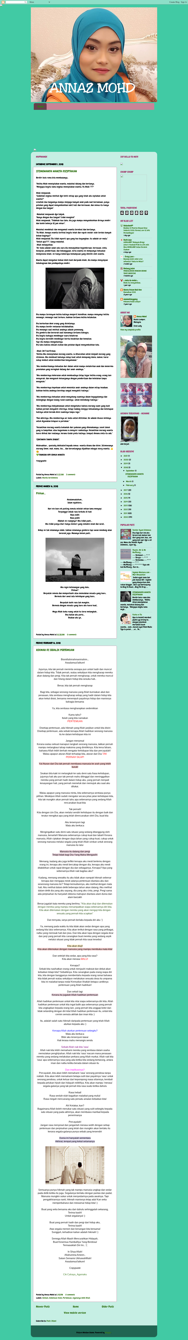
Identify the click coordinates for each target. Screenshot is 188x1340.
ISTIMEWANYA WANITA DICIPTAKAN (56, 171)
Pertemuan (67, 1298)
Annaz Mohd (142, 316)
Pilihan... (41, 493)
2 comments (70, 474)
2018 (126, 467)
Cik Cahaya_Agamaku (75, 1274)
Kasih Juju (128, 240)
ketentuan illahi (55, 1298)
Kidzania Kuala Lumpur (132, 301)
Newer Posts (43, 1306)
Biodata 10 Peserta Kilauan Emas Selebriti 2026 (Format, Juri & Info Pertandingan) (137, 230)
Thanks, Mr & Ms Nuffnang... (139, 551)
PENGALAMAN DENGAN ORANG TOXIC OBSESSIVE (135, 272)
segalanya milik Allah (81, 1298)
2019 (126, 463)
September (130, 470)
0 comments (72, 634)
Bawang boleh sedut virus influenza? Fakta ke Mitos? (133, 260)
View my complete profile (130, 330)
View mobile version (75, 1313)
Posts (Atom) (51, 1321)
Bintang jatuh (129, 268)
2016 (126, 494)
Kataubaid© (128, 225)
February (130, 485)
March (129, 481)
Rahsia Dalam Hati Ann (133, 290)
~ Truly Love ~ (129, 256)
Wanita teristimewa (50, 478)
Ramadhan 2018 (130, 292)
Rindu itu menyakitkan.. (132, 283)
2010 (126, 517)
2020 (126, 459)
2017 (126, 490)
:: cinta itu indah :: (131, 280)
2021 (126, 456)
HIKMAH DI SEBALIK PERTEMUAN (55, 650)
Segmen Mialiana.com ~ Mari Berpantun (141, 573)
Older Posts (108, 1306)
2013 (126, 505)
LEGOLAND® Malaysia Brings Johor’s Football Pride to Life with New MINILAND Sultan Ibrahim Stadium (136, 246)
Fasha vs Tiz (137, 614)
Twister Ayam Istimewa (141, 530)
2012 (126, 509)
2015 (126, 498)
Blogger (108, 1332)
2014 (126, 501)
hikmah (45, 1298)
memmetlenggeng (130, 299)
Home (40, 106)
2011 (126, 513)
